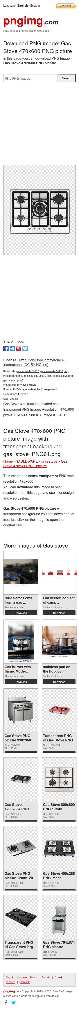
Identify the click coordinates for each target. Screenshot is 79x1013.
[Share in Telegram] (12, 348)
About (9, 977)
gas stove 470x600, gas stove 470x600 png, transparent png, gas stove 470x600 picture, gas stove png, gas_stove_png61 (38, 375)
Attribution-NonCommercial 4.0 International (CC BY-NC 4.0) (34, 362)
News (33, 977)
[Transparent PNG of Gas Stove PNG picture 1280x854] (59, 710)
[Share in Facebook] (6, 348)
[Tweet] (25, 348)
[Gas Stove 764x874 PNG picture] (59, 917)
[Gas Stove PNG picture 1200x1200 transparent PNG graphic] (21, 848)
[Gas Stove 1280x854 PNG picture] (21, 779)
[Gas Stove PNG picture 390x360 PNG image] (21, 710)
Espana (35, 5)
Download (21, 613)
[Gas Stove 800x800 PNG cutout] (59, 779)
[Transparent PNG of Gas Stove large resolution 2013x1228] (21, 917)
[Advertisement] (39, 125)
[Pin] (18, 348)
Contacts (25, 982)
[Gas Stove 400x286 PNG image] (59, 848)
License (22, 977)
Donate (45, 977)
